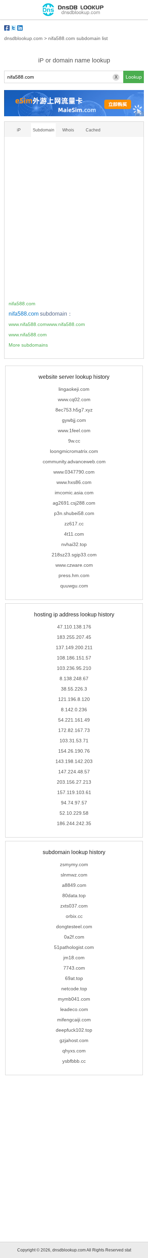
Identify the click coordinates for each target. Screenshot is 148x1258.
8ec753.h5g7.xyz (74, 410)
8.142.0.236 (74, 709)
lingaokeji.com (74, 389)
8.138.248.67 (74, 678)
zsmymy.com (74, 864)
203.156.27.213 (74, 782)
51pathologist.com (74, 947)
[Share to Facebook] (7, 28)
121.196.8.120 (74, 699)
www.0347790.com (74, 472)
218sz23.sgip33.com (74, 554)
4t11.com (74, 534)
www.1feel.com (74, 430)
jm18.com (74, 957)
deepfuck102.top (74, 1030)
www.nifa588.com (28, 334)
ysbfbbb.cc (74, 1061)
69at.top (74, 978)
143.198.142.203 (74, 761)
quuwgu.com (74, 585)
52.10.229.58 (74, 813)
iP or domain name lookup (74, 60)
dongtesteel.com (74, 926)
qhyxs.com (74, 1050)
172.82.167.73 (74, 730)
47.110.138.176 (74, 627)
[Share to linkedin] (20, 28)
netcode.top (74, 988)
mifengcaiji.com (74, 1019)
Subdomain (43, 130)
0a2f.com (74, 937)
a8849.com (74, 885)
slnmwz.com (74, 875)
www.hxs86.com (74, 482)
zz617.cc (74, 523)
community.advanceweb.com (74, 461)
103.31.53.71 (74, 740)
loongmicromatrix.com (74, 451)
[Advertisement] (74, 221)
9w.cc (74, 441)
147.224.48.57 (74, 771)
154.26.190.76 (74, 751)
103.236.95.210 (74, 668)
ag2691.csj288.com (74, 503)
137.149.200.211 (74, 647)
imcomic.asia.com (74, 492)
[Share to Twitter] (13, 28)
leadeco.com (74, 1009)
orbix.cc (74, 916)
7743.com (74, 968)
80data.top (74, 895)
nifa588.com (22, 303)
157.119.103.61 (74, 792)
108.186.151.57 (74, 658)
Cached (93, 130)
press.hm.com (74, 575)
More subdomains (28, 345)
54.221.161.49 (74, 720)
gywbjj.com (74, 420)
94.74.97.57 (74, 802)
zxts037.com (74, 906)
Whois (68, 130)
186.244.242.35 (74, 823)
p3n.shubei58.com (74, 513)
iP (19, 130)
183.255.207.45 (74, 637)
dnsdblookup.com (23, 38)
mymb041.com (74, 999)
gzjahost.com (74, 1040)
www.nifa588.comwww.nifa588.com (47, 324)
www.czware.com (74, 565)
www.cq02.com (74, 399)
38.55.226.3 (74, 689)
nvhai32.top (74, 544)
